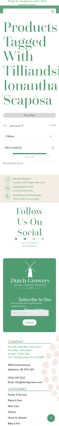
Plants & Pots (15, 423)
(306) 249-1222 (16, 400)
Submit (29, 345)
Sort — (6, 148)
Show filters (29, 138)
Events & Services (17, 417)
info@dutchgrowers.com (28, 404)
